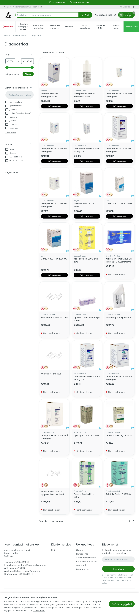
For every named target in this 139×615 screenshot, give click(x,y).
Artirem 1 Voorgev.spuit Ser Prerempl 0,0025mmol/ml (119, 260)
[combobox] (47, 15)
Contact (7, 6)
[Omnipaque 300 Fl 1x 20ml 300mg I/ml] (119, 128)
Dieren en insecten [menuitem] (117, 26)
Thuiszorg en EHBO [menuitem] (102, 26)
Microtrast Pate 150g (51, 373)
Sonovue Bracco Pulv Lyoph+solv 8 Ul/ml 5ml (52, 493)
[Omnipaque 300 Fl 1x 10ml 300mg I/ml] (87, 128)
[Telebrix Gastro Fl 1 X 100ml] (87, 473)
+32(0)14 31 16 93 (21, 561)
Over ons (80, 549)
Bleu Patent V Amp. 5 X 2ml (54, 317)
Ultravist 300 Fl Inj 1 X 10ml (119, 203)
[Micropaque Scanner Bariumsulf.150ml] (87, 72)
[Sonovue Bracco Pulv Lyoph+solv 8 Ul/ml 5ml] (54, 473)
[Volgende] (133, 520)
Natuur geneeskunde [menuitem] (86, 26)
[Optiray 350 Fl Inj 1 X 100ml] (119, 414)
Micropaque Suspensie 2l (118, 317)
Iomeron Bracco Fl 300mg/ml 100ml (50, 95)
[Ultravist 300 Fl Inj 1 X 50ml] (54, 238)
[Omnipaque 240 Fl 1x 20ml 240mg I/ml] (87, 355)
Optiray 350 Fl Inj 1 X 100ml (119, 435)
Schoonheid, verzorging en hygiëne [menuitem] (24, 26)
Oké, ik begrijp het (122, 604)
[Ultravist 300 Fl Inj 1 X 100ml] (87, 182)
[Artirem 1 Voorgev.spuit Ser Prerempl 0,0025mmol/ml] (119, 238)
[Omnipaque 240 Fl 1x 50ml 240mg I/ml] (54, 128)
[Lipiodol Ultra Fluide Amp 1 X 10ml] (87, 297)
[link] (123, 520)
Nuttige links (82, 553)
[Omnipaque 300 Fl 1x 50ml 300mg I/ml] (54, 182)
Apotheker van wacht (86, 561)
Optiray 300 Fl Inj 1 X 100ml (87, 435)
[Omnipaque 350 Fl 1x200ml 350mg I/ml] (54, 414)
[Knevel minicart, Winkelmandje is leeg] (121, 14)
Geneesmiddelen (20, 35)
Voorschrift (37, 6)
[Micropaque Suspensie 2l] (119, 297)
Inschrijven (118, 568)
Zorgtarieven (82, 568)
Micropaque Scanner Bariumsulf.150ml (84, 95)
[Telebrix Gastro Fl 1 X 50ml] (119, 473)
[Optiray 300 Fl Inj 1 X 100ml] (87, 414)
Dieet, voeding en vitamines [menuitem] (39, 26)
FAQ (53, 549)
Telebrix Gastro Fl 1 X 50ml (119, 493)
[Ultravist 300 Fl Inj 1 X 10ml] (119, 182)
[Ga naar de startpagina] (8, 15)
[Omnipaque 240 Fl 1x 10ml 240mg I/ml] (119, 72)
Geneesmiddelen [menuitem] (132, 27)
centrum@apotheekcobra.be (32, 564)
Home (7, 35)
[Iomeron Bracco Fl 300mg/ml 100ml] (54, 72)
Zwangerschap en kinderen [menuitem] (55, 26)
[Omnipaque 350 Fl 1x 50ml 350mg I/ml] (119, 355)
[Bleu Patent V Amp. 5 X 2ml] (54, 297)
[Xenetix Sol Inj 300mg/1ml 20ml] (87, 238)
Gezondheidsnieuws (22, 6)
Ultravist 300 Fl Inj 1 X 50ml (54, 258)
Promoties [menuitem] (9, 26)
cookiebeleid (39, 610)
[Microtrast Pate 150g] (54, 355)
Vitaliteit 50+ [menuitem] (71, 27)
